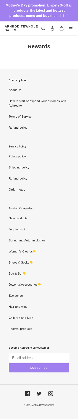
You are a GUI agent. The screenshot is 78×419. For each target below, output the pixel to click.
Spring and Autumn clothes (27, 240)
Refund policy (18, 127)
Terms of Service (20, 116)
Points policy (17, 156)
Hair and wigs (18, 306)
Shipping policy (19, 167)
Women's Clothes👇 (22, 251)
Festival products (20, 328)
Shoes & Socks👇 (21, 262)
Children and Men (21, 317)
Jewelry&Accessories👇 (25, 284)
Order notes (17, 189)
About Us (15, 90)
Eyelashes (16, 295)
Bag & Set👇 (17, 273)
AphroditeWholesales (21, 28)
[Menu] (70, 28)
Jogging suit (17, 229)
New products (18, 218)
